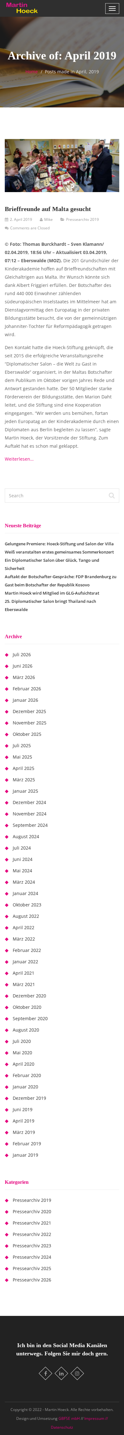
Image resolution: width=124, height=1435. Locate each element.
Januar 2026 (25, 700)
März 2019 (24, 1132)
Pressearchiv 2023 (32, 1246)
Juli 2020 (22, 1041)
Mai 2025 (22, 757)
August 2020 (26, 1030)
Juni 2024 (22, 859)
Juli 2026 (22, 654)
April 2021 (23, 973)
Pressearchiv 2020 (32, 1211)
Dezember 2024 (29, 802)
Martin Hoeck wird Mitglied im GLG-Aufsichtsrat (52, 593)
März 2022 (24, 939)
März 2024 (24, 882)
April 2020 (23, 1064)
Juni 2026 (22, 666)
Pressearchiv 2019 (82, 219)
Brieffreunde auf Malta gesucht (48, 208)
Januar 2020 (25, 1087)
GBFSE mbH (70, 1418)
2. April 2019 (21, 219)
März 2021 (24, 984)
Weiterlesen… (19, 459)
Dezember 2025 (29, 711)
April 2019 (23, 1121)
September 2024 (30, 825)
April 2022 (23, 927)
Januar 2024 (25, 893)
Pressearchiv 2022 (32, 1234)
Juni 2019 (22, 1109)
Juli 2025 (22, 745)
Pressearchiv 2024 (32, 1257)
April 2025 (23, 768)
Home (31, 72)
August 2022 (26, 916)
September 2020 (30, 1018)
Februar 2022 (27, 950)
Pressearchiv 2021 (32, 1223)
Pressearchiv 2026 (32, 1280)
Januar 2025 (25, 791)
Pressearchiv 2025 (32, 1268)
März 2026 (24, 677)
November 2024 (29, 814)
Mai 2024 (22, 871)
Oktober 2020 (27, 1007)
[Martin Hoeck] (22, 8)
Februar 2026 (27, 689)
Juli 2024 (22, 848)
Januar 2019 (25, 1155)
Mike (48, 219)
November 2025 (29, 723)
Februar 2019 (27, 1144)
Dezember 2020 (29, 996)
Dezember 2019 (29, 1098)
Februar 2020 (27, 1075)
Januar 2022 (25, 962)
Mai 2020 (22, 1053)
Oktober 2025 (27, 734)
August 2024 (26, 836)
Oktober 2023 (27, 905)
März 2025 (24, 780)
